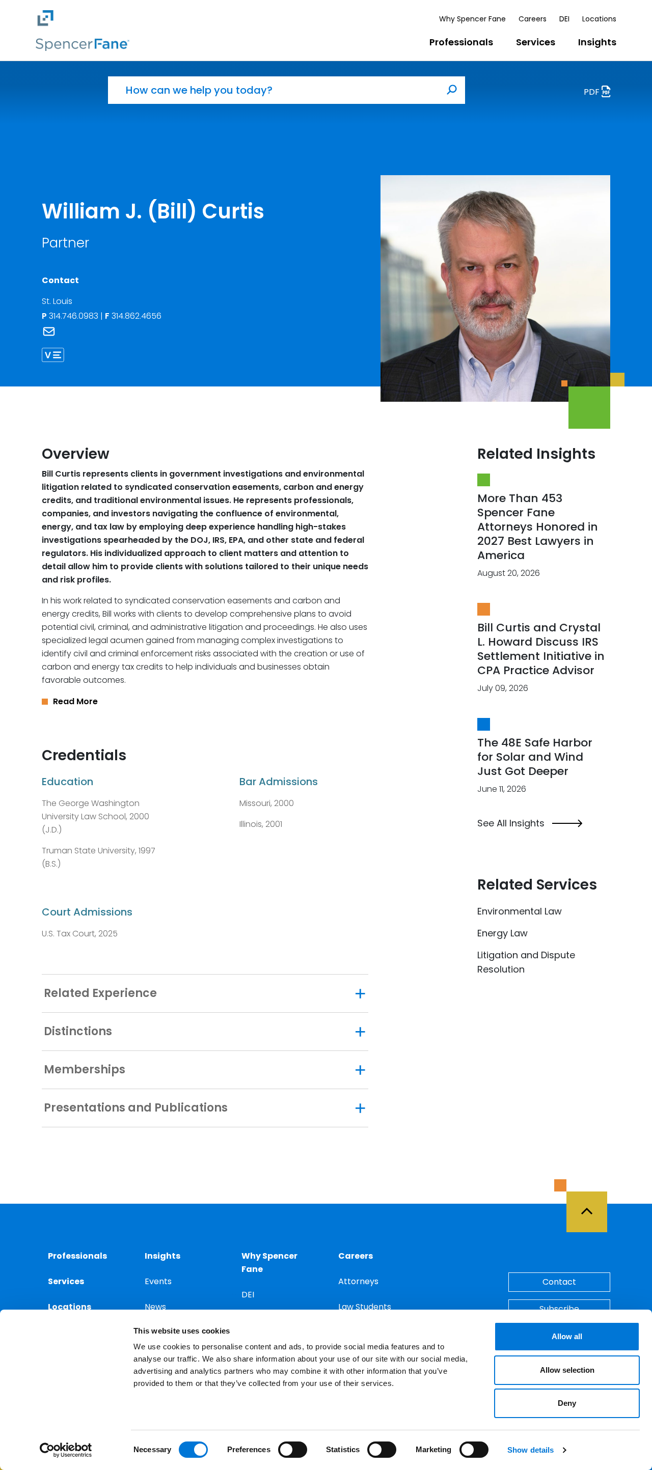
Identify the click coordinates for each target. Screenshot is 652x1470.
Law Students (364, 1307)
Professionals (461, 42)
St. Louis (57, 301)
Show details (530, 1450)
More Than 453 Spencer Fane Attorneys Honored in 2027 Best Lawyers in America (537, 526)
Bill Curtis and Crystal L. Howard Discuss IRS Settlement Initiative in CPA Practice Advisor (541, 649)
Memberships (84, 1069)
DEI (564, 19)
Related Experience (100, 993)
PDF (593, 92)
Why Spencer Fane (472, 19)
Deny (567, 1403)
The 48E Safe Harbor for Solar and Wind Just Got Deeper (534, 757)
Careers (533, 19)
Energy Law (502, 933)
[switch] (292, 1449)
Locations (599, 19)
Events (158, 1281)
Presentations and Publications (136, 1108)
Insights (597, 42)
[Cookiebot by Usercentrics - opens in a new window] (66, 1450)
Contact (559, 1282)
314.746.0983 (74, 316)
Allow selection (567, 1370)
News (155, 1307)
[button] (205, 701)
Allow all (567, 1336)
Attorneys (358, 1281)
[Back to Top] (591, 1205)
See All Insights (511, 823)
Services (535, 42)
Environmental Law (519, 911)
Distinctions (78, 1031)
